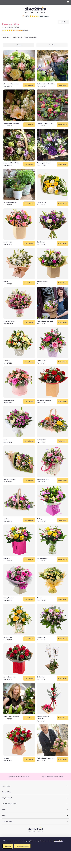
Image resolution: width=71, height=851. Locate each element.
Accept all (8, 846)
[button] (4, 2)
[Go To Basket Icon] (67, 2)
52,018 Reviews (44, 16)
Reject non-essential (22, 846)
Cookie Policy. (58, 841)
